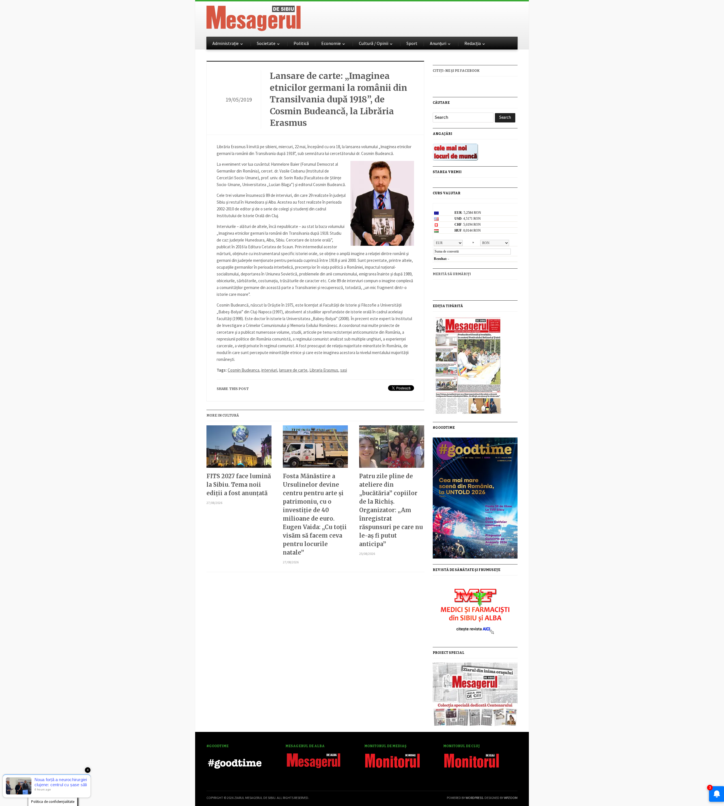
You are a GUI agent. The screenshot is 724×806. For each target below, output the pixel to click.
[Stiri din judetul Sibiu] (253, 17)
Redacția (472, 43)
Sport (411, 43)
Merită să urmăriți (452, 274)
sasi (343, 370)
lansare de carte (293, 370)
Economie (331, 43)
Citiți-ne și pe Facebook (456, 71)
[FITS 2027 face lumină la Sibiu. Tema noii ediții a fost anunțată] (239, 448)
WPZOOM (511, 798)
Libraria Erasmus (323, 370)
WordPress (474, 798)
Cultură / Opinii (373, 43)
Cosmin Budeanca (243, 370)
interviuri (269, 370)
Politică (301, 43)
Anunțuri (438, 43)
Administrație (225, 43)
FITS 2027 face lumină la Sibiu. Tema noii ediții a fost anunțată (238, 485)
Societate (266, 43)
